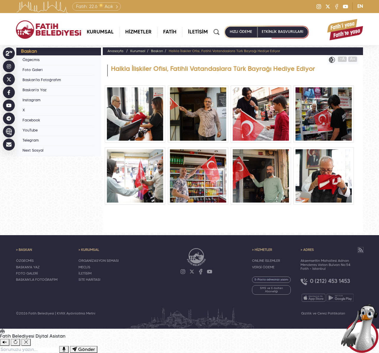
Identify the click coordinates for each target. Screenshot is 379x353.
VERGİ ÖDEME (263, 267)
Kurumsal (137, 51)
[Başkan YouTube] (9, 105)
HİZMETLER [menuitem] (138, 32)
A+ (352, 59)
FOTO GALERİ (27, 273)
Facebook (31, 120)
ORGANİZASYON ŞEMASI (98, 260)
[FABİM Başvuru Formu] (361, 328)
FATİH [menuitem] (169, 32)
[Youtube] (345, 6)
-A (342, 59)
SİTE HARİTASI (89, 279)
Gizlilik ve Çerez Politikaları (323, 313)
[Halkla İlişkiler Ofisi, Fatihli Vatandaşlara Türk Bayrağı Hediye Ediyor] (135, 114)
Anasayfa (115, 51)
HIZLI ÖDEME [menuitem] (241, 32)
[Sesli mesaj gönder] (64, 349)
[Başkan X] (9, 79)
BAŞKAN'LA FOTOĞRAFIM (36, 279)
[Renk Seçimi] (333, 60)
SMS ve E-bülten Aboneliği (271, 290)
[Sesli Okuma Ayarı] (4, 342)
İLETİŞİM (84, 273)
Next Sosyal (33, 151)
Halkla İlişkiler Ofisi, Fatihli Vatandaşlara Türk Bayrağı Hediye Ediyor (224, 51)
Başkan (157, 51)
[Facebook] (336, 6)
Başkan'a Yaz (34, 90)
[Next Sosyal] (9, 53)
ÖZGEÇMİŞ (25, 260)
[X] (327, 6)
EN (360, 6)
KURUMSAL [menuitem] (100, 32)
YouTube (30, 130)
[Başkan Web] (9, 131)
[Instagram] (318, 6)
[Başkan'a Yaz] (9, 144)
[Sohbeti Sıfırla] (15, 342)
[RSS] (361, 250)
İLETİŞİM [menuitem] (198, 32)
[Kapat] (26, 342)
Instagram (32, 100)
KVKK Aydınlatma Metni (76, 313)
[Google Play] (340, 298)
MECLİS (84, 267)
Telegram (31, 140)
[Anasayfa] (48, 29)
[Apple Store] (313, 298)
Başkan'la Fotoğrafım (42, 80)
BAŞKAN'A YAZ (28, 267)
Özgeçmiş (31, 60)
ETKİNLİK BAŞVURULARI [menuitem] (282, 32)
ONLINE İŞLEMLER (266, 260)
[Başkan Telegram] (9, 118)
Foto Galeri (33, 70)
